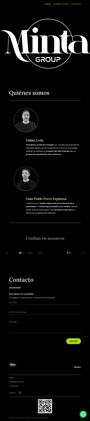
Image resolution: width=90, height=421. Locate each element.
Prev (7, 253)
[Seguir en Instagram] (20, 393)
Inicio (48, 4)
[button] (83, 414)
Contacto (76, 4)
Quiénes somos (60, 4)
